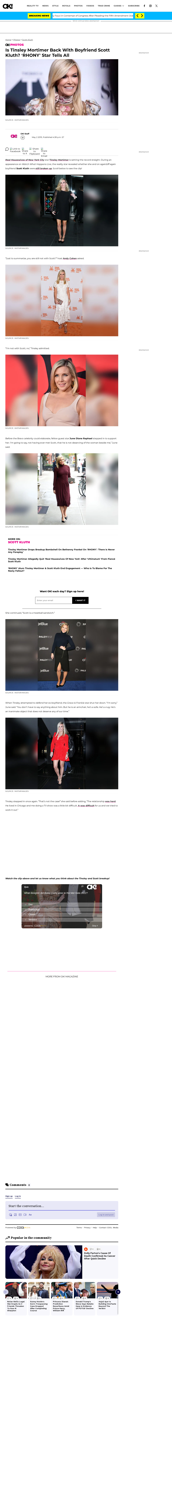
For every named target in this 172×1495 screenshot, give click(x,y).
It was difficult (85, 805)
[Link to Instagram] (150, 5)
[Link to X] (156, 5)
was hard (110, 801)
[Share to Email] (44, 149)
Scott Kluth (27, 40)
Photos (16, 40)
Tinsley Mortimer (59, 160)
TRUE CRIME (104, 6)
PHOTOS (78, 6)
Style (55, 6)
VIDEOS (90, 6)
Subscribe (133, 6)
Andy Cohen (70, 258)
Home (8, 40)
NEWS (45, 6)
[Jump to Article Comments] (7, 149)
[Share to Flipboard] (34, 149)
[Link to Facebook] (144, 5)
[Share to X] (25, 149)
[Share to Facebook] (15, 149)
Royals (66, 6)
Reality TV (33, 6)
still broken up (43, 168)
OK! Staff (25, 134)
